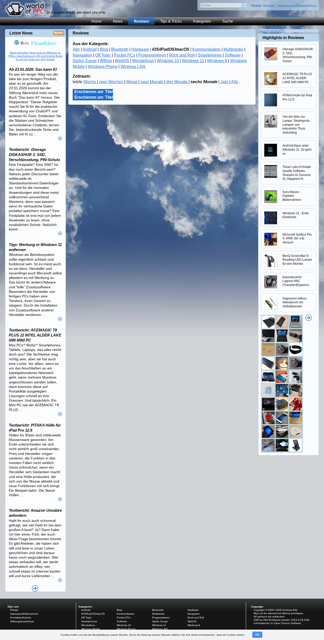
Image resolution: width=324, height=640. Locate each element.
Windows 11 (193, 61)
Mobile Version (263, 6)
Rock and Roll (182, 55)
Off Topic (103, 55)
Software (233, 55)
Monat (132, 82)
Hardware (140, 49)
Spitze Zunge (85, 61)
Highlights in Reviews (283, 37)
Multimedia (233, 49)
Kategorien (202, 21)
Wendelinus (143, 61)
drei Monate (177, 82)
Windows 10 (168, 61)
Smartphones (210, 55)
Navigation (82, 55)
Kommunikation (206, 49)
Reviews (141, 21)
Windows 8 (217, 61)
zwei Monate (152, 82)
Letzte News (21, 33)
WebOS (122, 61)
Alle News (35, 588)
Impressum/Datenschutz (296, 6)
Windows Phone (102, 66)
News (118, 21)
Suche (227, 21)
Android (90, 49)
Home (96, 21)
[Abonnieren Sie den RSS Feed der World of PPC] (58, 34)
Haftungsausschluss (22, 621)
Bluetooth (119, 49)
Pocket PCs (124, 55)
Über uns (13, 606)
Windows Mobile (90, 629)
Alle (76, 49)
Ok (257, 634)
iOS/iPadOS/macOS (93, 613)
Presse (14, 610)
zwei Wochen (111, 82)
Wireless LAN (132, 66)
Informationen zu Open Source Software (277, 623)
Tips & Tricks (171, 21)
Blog (104, 49)
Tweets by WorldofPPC (271, 30)
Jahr (224, 82)
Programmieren (152, 55)
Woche (90, 82)
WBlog (106, 61)
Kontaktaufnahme (20, 617)
